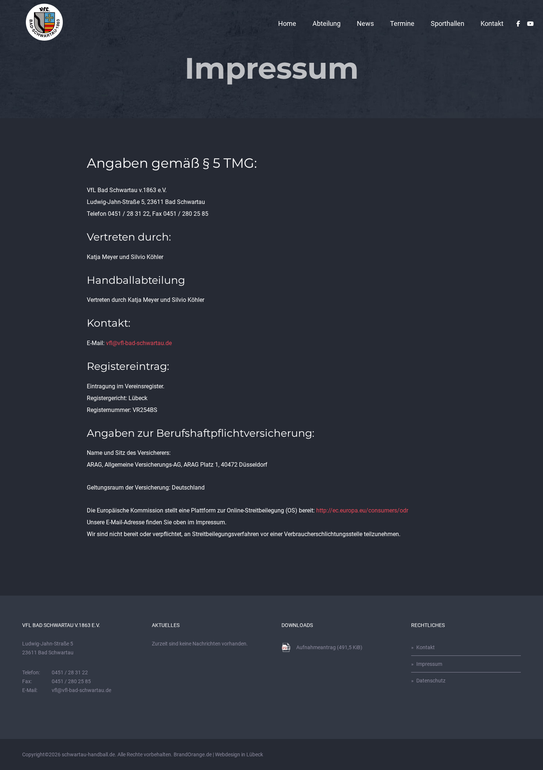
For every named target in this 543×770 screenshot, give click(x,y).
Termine (402, 23)
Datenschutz (430, 681)
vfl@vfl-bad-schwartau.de (139, 343)
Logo (44, 22)
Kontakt (492, 23)
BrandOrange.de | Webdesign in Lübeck (218, 754)
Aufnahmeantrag (329, 647)
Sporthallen (447, 23)
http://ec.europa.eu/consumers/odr (362, 510)
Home (287, 23)
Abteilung (327, 23)
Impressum (429, 664)
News (365, 23)
